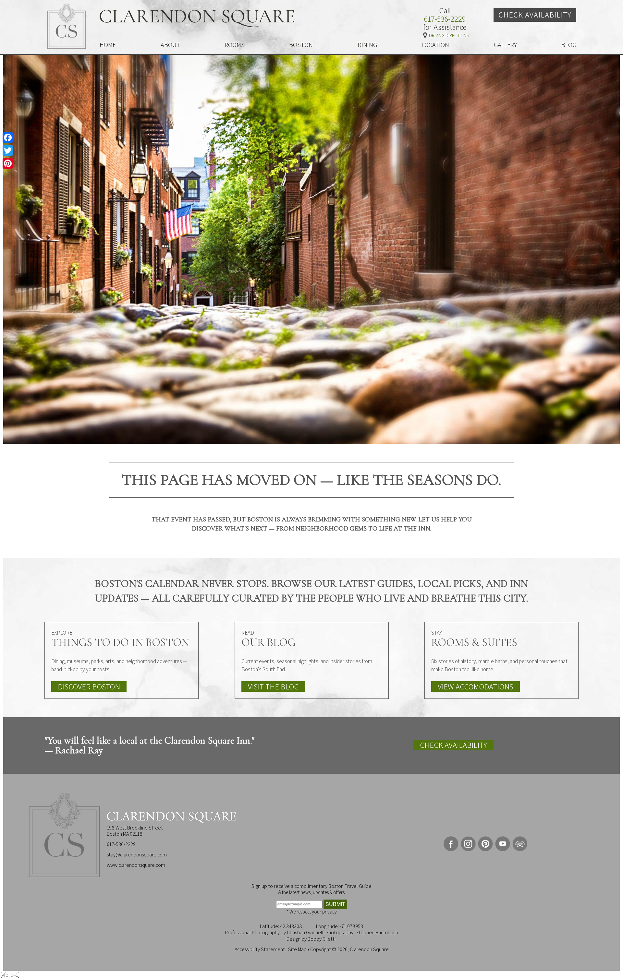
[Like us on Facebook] (451, 843)
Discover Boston (89, 686)
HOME (108, 45)
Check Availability (534, 14)
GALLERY (505, 45)
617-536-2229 (445, 19)
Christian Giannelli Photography (320, 932)
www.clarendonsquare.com (136, 865)
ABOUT (170, 45)
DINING (367, 45)
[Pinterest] (7, 163)
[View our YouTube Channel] (502, 843)
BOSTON (301, 45)
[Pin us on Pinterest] (485, 843)
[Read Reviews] (519, 843)
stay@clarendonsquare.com (137, 854)
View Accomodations (475, 686)
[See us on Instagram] (468, 843)
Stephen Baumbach (377, 932)
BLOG (568, 45)
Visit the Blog (273, 686)
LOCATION (435, 45)
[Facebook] (7, 137)
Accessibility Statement (260, 949)
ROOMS (235, 45)
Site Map (297, 949)
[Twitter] (7, 150)
